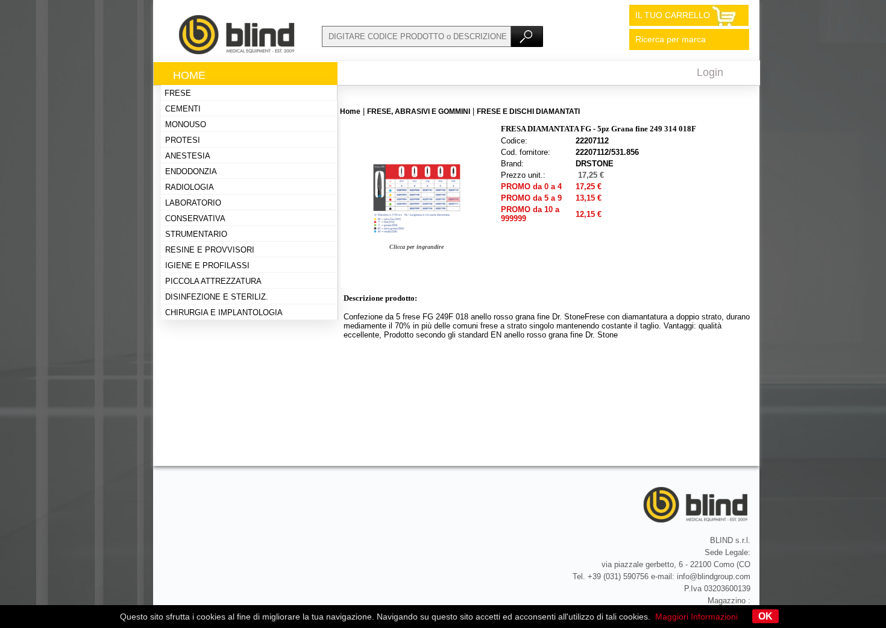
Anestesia (187, 155)
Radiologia (189, 187)
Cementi (183, 108)
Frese (178, 93)
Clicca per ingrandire (416, 246)
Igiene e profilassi (207, 265)
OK (765, 616)
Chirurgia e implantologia (224, 312)
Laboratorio (193, 202)
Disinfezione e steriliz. (216, 296)
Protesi (182, 140)
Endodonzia (191, 171)
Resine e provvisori (209, 249)
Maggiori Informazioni (696, 616)
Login (710, 72)
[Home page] (237, 51)
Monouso (185, 124)
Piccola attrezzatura (213, 281)
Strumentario (196, 234)
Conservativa (195, 218)
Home (189, 75)
